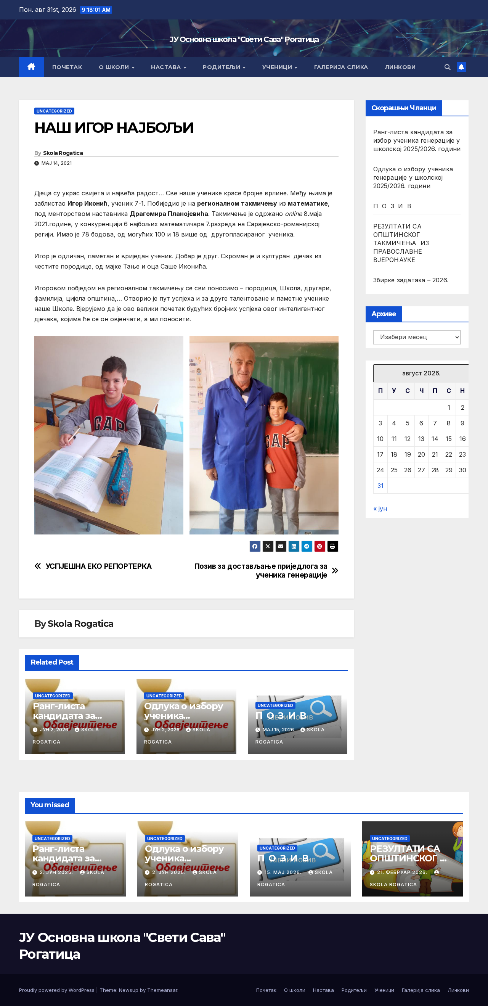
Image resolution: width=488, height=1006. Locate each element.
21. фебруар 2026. (403, 872)
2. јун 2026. (57, 872)
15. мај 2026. (284, 872)
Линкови (400, 67)
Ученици (278, 67)
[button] (448, 67)
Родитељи (222, 67)
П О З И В (280, 715)
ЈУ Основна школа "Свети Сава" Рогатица (243, 39)
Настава (167, 67)
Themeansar (162, 990)
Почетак (67, 67)
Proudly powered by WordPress (57, 990)
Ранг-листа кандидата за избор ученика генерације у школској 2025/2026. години (417, 140)
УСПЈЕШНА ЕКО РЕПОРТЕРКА (98, 566)
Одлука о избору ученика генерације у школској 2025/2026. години (413, 177)
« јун (380, 508)
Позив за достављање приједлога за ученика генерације (260, 570)
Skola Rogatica (63, 153)
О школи (115, 67)
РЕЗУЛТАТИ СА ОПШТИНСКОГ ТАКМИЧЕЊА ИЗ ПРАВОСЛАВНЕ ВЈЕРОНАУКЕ (401, 243)
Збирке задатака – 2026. (411, 280)
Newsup (128, 990)
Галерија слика (341, 67)
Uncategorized (54, 111)
